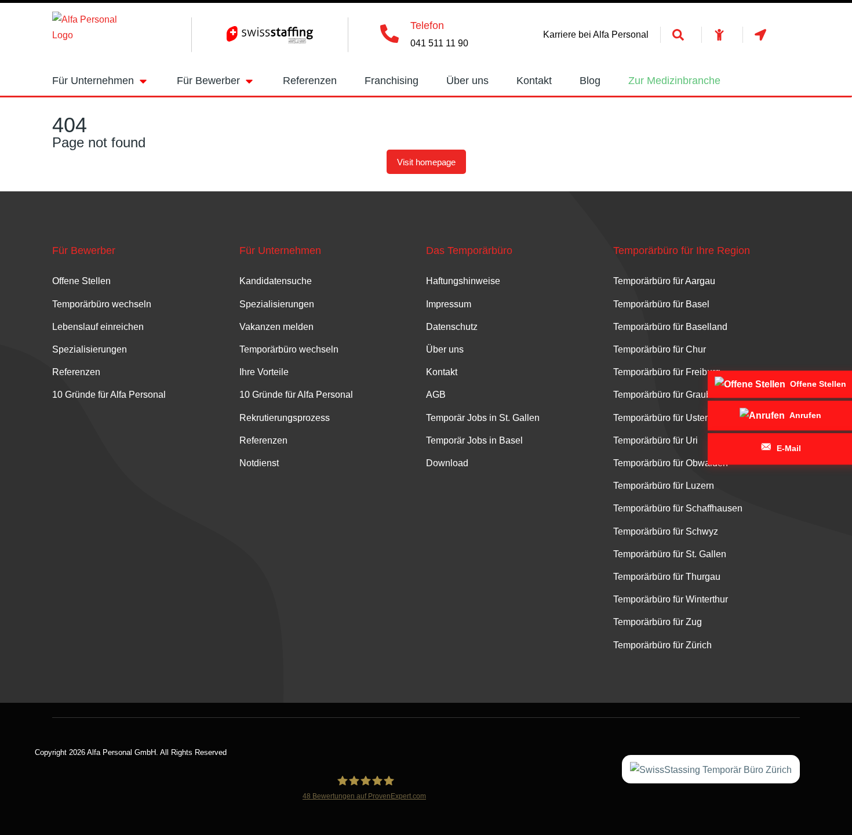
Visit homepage (426, 162)
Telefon (427, 25)
